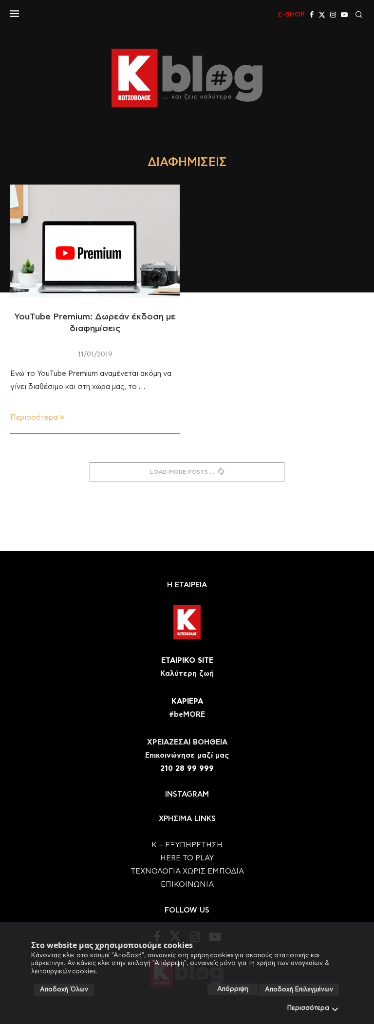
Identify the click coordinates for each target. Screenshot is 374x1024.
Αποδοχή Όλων (64, 990)
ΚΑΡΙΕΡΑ (187, 701)
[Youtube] (344, 14)
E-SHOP (291, 14)
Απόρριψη (232, 989)
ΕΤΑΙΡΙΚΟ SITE (187, 660)
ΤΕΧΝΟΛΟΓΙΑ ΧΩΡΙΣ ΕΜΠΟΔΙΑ (187, 871)
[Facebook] (312, 14)
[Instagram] (333, 14)
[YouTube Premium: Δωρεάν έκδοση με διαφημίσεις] (95, 241)
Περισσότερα (308, 1008)
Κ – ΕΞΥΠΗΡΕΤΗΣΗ (187, 845)
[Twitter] (321, 14)
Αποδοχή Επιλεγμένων (299, 990)
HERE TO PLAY (187, 858)
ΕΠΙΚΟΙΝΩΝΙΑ (187, 884)
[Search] (359, 14)
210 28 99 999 (187, 768)
